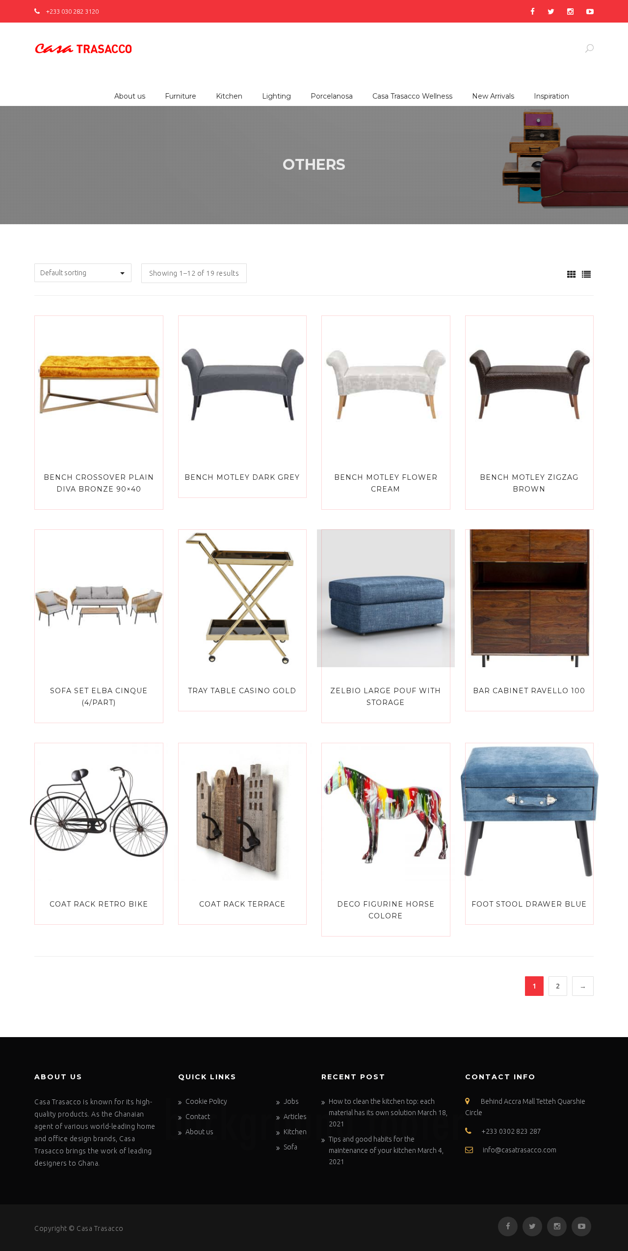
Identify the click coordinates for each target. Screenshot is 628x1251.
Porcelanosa (332, 96)
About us (129, 96)
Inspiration (551, 96)
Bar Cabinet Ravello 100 (529, 690)
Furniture (180, 96)
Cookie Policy (206, 1101)
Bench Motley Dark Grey (242, 477)
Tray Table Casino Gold (242, 690)
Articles (295, 1117)
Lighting (276, 96)
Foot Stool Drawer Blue (529, 904)
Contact (197, 1117)
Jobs (291, 1101)
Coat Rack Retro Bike (99, 904)
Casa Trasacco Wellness (412, 96)
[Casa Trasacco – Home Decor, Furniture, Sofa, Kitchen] (83, 47)
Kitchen (229, 96)
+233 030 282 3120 (72, 11)
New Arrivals (493, 96)
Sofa (290, 1147)
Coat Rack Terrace (242, 904)
